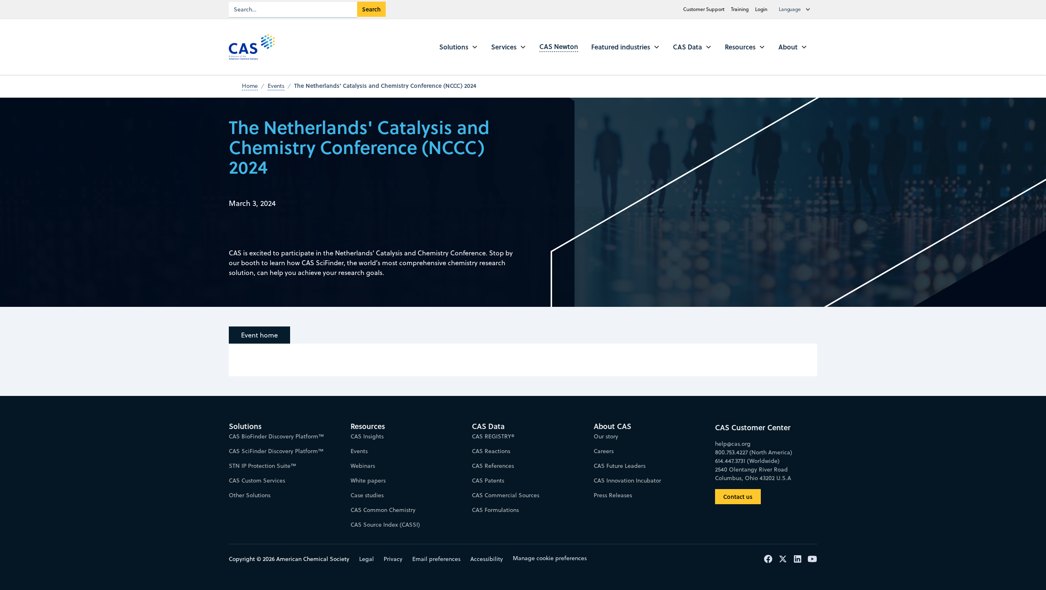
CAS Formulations (495, 510)
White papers (368, 480)
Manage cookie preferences (550, 558)
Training (740, 9)
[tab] (259, 335)
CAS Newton (558, 46)
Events (359, 451)
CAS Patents (488, 480)
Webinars (363, 466)
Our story (606, 436)
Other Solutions (249, 495)
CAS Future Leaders (620, 466)
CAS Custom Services (257, 480)
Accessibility (486, 559)
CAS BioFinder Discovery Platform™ (276, 436)
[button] (796, 9)
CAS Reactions (491, 451)
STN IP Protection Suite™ (262, 466)
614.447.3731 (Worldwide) (747, 461)
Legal (366, 559)
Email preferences (436, 559)
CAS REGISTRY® (493, 436)
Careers (604, 451)
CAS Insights (367, 436)
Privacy (393, 559)
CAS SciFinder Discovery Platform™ (276, 451)
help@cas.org (733, 444)
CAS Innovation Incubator (627, 480)
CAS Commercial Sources (505, 495)
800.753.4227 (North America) (753, 452)
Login (761, 9)
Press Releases (613, 495)
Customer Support (703, 9)
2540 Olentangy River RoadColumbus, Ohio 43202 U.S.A (753, 473)
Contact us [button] (738, 496)
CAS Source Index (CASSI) (385, 525)
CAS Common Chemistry (383, 510)
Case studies (367, 495)
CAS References (493, 466)
